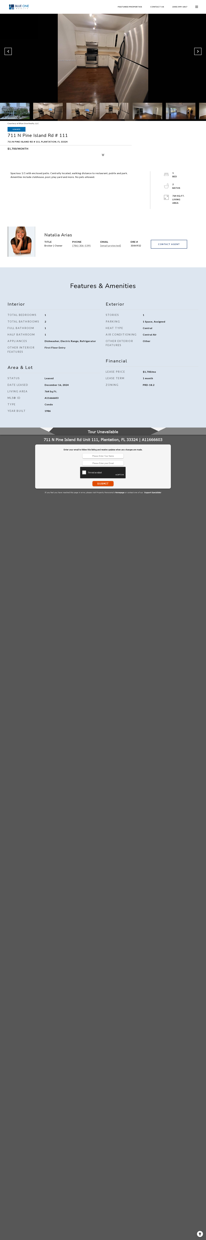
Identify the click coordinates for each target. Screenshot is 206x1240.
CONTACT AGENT (169, 244)
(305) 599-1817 (179, 7)
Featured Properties (130, 7)
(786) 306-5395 (81, 245)
